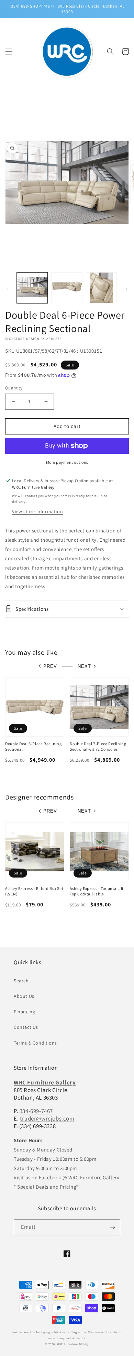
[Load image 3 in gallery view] (101, 287)
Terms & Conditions (35, 1043)
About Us (24, 996)
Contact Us (26, 1027)
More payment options (67, 462)
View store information (37, 511)
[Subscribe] (112, 1227)
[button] (8, 51)
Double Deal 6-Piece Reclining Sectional (33, 746)
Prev (50, 666)
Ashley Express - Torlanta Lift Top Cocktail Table (97, 891)
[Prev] (7, 289)
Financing (24, 1011)
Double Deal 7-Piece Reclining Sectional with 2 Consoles (98, 746)
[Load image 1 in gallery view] (32, 287)
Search (21, 981)
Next (84, 666)
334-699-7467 (36, 1111)
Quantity (13, 388)
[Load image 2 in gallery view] (66, 287)
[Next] (126, 289)
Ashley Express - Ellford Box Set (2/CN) (34, 891)
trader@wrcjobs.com (47, 1118)
